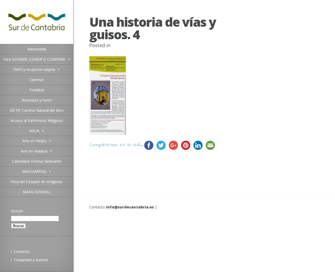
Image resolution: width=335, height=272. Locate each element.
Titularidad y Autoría (31, 259)
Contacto (22, 251)
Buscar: (17, 210)
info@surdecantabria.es (130, 207)
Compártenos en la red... (116, 145)
